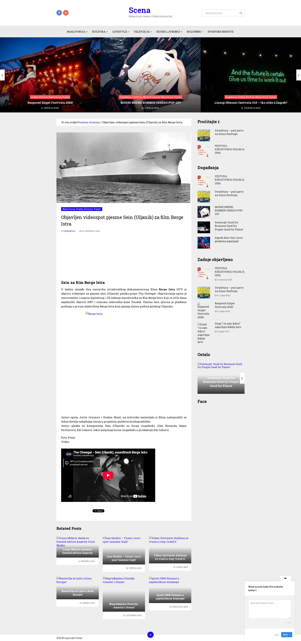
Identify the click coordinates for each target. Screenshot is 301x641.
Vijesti (97, 208)
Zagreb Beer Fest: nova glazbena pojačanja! (229, 239)
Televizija (142, 31)
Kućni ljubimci (168, 31)
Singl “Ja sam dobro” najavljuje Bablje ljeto (228, 325)
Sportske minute (221, 31)
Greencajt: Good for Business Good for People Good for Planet (229, 226)
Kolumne (194, 31)
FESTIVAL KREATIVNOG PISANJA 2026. (230, 149)
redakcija (69, 231)
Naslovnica (76, 31)
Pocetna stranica (88, 122)
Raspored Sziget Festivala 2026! (225, 305)
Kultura (99, 31)
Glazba (79, 208)
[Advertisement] (124, 256)
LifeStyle (119, 31)
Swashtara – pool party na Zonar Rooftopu (229, 132)
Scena (139, 10)
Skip (277, 634)
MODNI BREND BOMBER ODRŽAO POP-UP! (229, 210)
